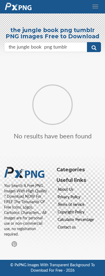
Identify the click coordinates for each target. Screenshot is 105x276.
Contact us (67, 227)
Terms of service (71, 205)
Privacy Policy (69, 197)
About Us (65, 190)
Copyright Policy (71, 212)
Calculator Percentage (76, 220)
